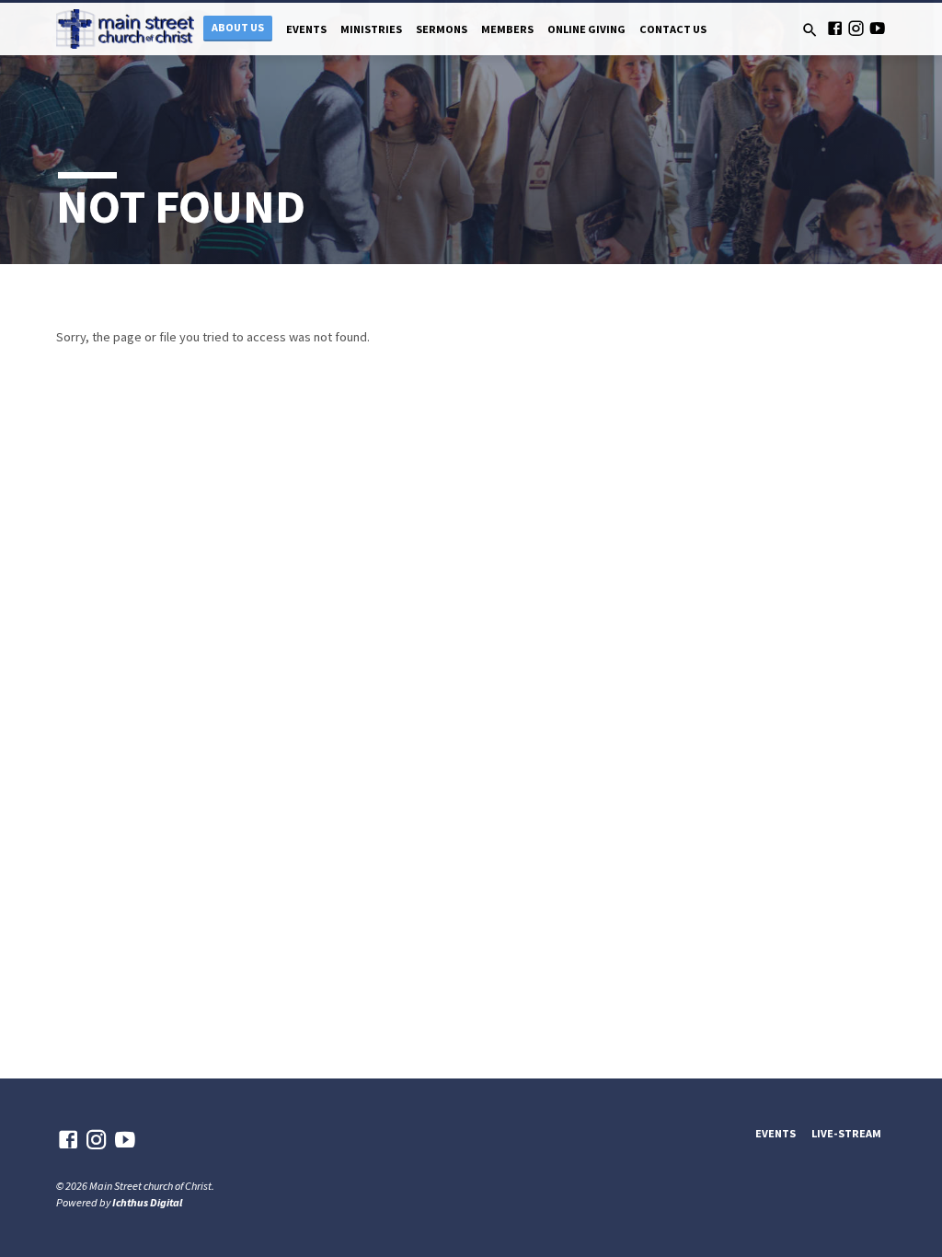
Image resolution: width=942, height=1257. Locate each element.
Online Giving (586, 29)
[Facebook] (835, 28)
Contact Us (672, 29)
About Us (238, 27)
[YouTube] (877, 28)
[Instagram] (856, 28)
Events (306, 29)
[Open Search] (810, 30)
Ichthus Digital (147, 1202)
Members (507, 29)
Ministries (371, 29)
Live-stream (846, 1133)
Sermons (441, 29)
